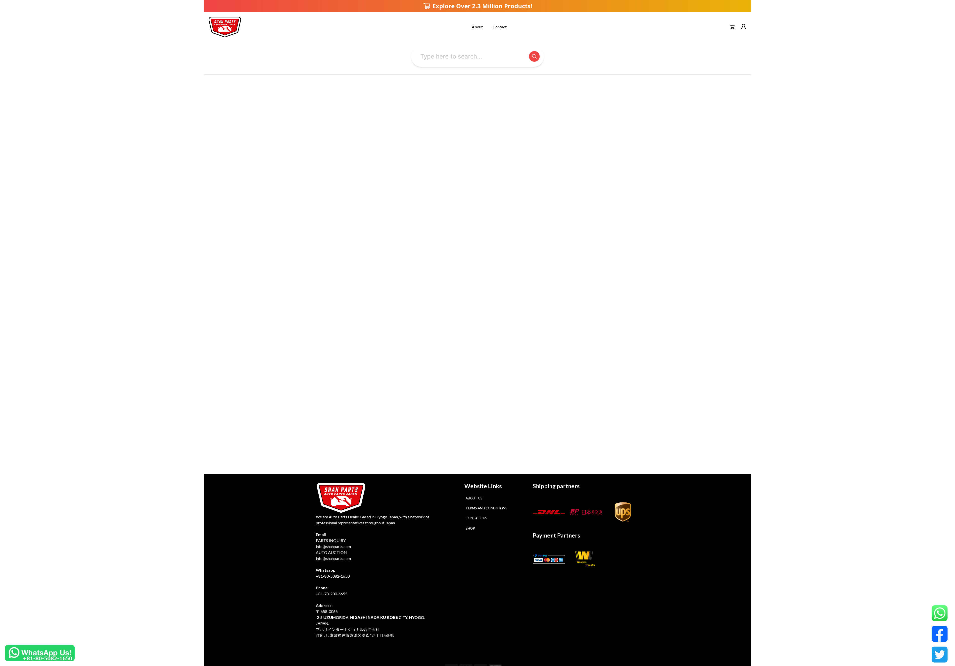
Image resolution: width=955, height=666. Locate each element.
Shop (470, 528)
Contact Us (476, 518)
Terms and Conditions (486, 508)
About (477, 26)
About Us (474, 498)
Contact (500, 26)
